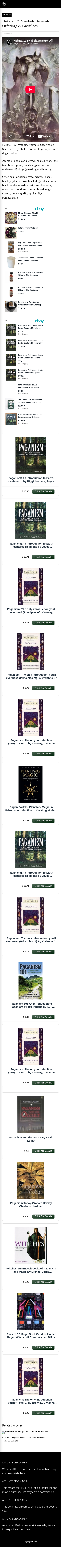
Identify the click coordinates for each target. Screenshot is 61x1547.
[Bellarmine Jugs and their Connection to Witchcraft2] (30, 1431)
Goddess (7, 15)
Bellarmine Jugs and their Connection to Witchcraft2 (24, 1438)
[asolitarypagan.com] (4, 5)
